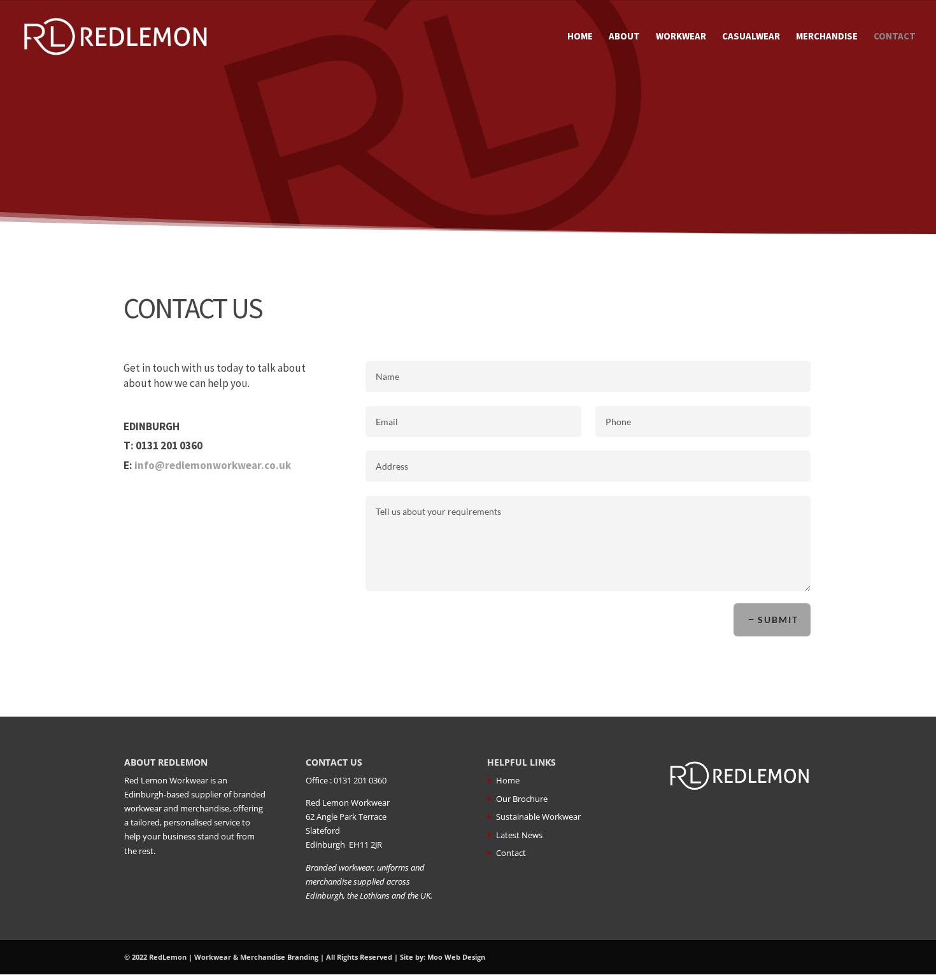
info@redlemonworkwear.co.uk (212, 465)
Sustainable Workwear (538, 816)
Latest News (519, 835)
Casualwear (751, 37)
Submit (778, 619)
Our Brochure (522, 798)
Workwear (681, 37)
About (624, 37)
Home (580, 37)
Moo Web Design (456, 957)
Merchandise (827, 37)
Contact (895, 37)
